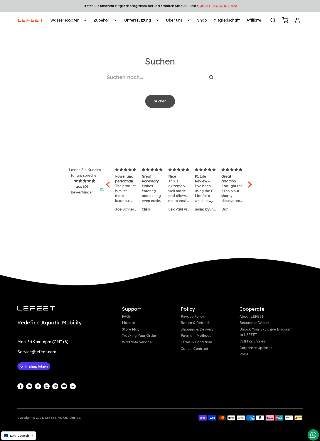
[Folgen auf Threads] (55, 386)
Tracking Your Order (139, 335)
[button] (109, 184)
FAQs (126, 316)
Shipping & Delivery (197, 329)
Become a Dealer (254, 323)
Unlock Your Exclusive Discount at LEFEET (265, 332)
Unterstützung (137, 20)
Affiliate (253, 20)
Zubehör (101, 20)
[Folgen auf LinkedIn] (73, 386)
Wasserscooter (64, 20)
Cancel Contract (194, 348)
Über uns (174, 20)
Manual (128, 323)
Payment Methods (196, 335)
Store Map (131, 329)
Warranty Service (137, 342)
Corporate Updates (255, 348)
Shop (202, 20)
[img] (85, 181)
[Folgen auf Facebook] (20, 386)
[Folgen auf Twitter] (38, 386)
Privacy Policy (192, 316)
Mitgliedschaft (226, 20)
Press (243, 354)
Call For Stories (252, 341)
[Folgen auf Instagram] (47, 386)
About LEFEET (251, 316)
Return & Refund (195, 323)
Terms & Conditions (196, 342)
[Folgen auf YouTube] (64, 386)
